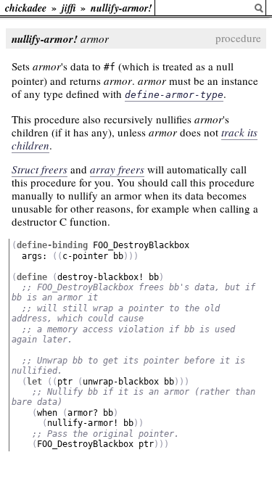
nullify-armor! (121, 8)
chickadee (25, 8)
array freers (117, 169)
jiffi (69, 8)
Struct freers (39, 169)
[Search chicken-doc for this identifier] (259, 8)
